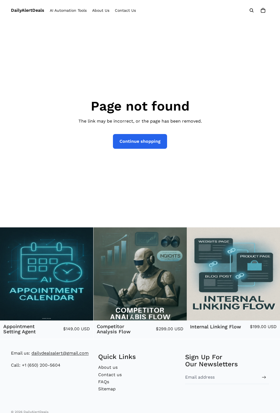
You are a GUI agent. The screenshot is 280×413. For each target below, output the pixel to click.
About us (108, 367)
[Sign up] (264, 377)
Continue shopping (140, 141)
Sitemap (107, 388)
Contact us (110, 374)
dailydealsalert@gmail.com (60, 353)
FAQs (103, 381)
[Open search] (252, 10)
